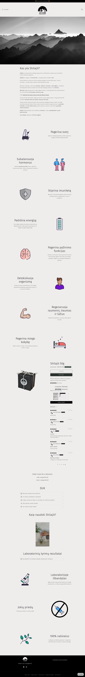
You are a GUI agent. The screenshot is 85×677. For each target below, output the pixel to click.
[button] (2, 9)
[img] (53, 410)
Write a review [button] (61, 402)
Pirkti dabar (61, 374)
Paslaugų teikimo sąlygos (49, 674)
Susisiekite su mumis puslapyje (60, 659)
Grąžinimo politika (34, 674)
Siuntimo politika (57, 674)
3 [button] (61, 464)
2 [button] (59, 464)
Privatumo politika (41, 674)
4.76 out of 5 (65, 389)
